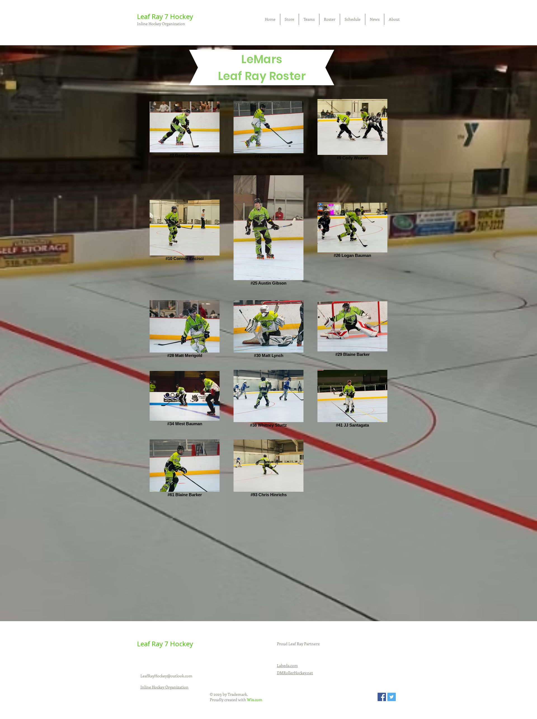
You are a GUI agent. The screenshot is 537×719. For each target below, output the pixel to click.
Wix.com (254, 699)
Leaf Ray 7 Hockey (165, 16)
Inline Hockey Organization (161, 23)
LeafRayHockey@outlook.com (166, 675)
